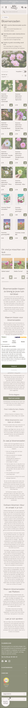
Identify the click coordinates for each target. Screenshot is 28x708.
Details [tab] (23, 341)
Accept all (14, 366)
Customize (14, 370)
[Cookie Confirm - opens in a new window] (20, 337)
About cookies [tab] (14, 341)
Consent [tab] (5, 341)
